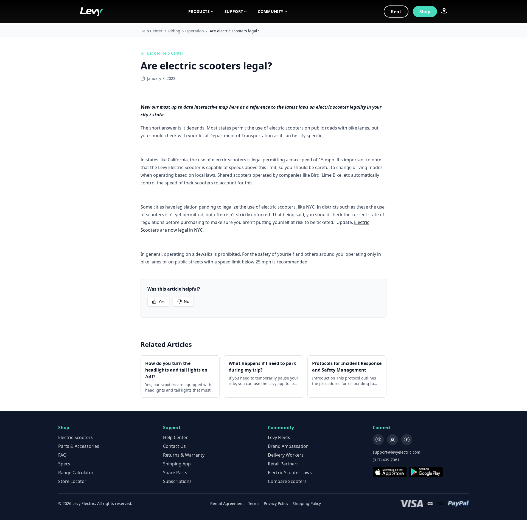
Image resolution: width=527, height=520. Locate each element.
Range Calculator (76, 473)
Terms (253, 503)
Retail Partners (283, 464)
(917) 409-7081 (386, 459)
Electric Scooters (75, 437)
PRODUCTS (199, 11)
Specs (64, 464)
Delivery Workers (286, 455)
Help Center (151, 30)
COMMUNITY (270, 11)
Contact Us (174, 446)
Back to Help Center (165, 53)
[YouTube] (392, 439)
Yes (162, 301)
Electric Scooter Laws (290, 473)
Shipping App (177, 464)
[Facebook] (406, 439)
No (186, 301)
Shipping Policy (307, 503)
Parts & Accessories (78, 446)
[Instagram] (378, 439)
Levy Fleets (279, 437)
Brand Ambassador (288, 446)
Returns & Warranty (183, 455)
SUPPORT (234, 11)
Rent (396, 12)
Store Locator (72, 481)
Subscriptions (177, 481)
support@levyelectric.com (396, 452)
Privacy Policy (276, 503)
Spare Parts (175, 473)
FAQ (62, 455)
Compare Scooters (287, 481)
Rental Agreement (227, 503)
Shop (424, 12)
